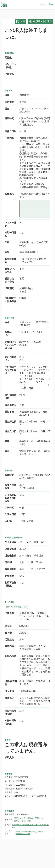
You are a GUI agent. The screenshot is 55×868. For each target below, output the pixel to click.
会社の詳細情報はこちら (16, 607)
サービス (43, 4)
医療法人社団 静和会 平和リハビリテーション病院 (28, 819)
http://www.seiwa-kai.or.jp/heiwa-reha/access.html (29, 832)
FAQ (51, 4)
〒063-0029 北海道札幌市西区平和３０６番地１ (30, 826)
